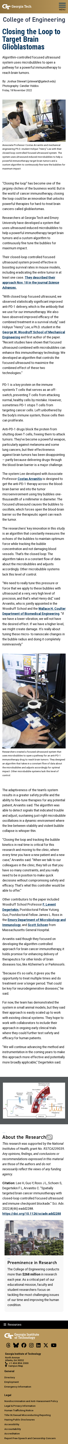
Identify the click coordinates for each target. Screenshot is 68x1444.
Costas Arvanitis (30, 479)
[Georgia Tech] (21, 1335)
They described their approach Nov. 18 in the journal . (30, 282)
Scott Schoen (38, 925)
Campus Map (15, 1365)
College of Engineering (34, 19)
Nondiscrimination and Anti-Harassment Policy (31, 1401)
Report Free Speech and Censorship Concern (30, 1438)
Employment (11, 1381)
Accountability (12, 1429)
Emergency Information (17, 1386)
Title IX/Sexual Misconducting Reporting (27, 1415)
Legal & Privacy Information (20, 1405)
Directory (9, 1377)
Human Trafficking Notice (18, 1410)
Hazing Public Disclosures (19, 1419)
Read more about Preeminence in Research (34, 1266)
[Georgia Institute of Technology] (17, 5)
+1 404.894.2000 (18, 1363)
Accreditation (12, 1433)
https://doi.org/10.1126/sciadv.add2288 (31, 1214)
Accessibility (11, 1424)
